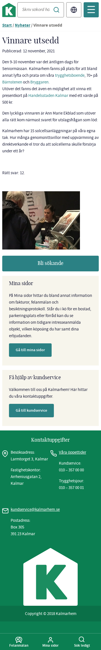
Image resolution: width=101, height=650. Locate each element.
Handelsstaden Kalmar (48, 95)
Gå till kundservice (31, 410)
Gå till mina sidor (30, 350)
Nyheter (22, 25)
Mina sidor (50, 645)
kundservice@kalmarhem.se (35, 509)
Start (7, 25)
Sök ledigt (82, 645)
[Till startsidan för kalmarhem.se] (9, 11)
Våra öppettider (72, 452)
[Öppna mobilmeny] (91, 9)
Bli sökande (50, 263)
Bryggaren (39, 82)
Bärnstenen (12, 82)
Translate (73, 10)
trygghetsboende (69, 75)
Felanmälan (18, 645)
